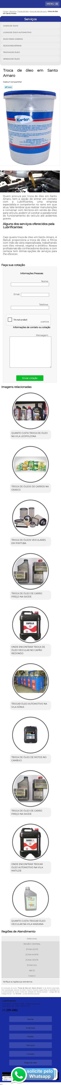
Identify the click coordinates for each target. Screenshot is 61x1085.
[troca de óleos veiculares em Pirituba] (30, 516)
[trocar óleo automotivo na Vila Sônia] (30, 680)
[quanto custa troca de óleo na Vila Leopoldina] (30, 409)
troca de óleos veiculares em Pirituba (28, 542)
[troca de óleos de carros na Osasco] (30, 463)
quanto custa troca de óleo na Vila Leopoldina (29, 435)
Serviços (30, 19)
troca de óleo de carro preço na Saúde (26, 595)
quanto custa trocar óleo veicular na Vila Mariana (28, 922)
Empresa (30, 1028)
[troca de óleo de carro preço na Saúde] (30, 570)
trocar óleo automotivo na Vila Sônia (29, 705)
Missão (30, 1036)
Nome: (45, 281)
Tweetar (8, 87)
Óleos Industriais (12, 45)
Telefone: (44, 304)
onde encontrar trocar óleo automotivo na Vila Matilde (27, 867)
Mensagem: (42, 335)
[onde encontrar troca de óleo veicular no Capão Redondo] (30, 623)
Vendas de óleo (11, 59)
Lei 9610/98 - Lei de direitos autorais (26, 994)
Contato (30, 1054)
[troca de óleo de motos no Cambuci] (30, 734)
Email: (17, 294)
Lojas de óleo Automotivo (17, 32)
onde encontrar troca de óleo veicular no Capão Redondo (28, 650)
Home (30, 1019)
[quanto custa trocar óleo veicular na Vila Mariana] (30, 897)
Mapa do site (30, 1062)
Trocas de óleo (11, 52)
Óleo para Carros (13, 39)
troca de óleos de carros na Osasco (30, 488)
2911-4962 (12, 1010)
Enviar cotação (29, 378)
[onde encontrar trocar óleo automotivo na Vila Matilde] (30, 841)
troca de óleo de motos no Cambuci (28, 759)
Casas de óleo (10, 26)
